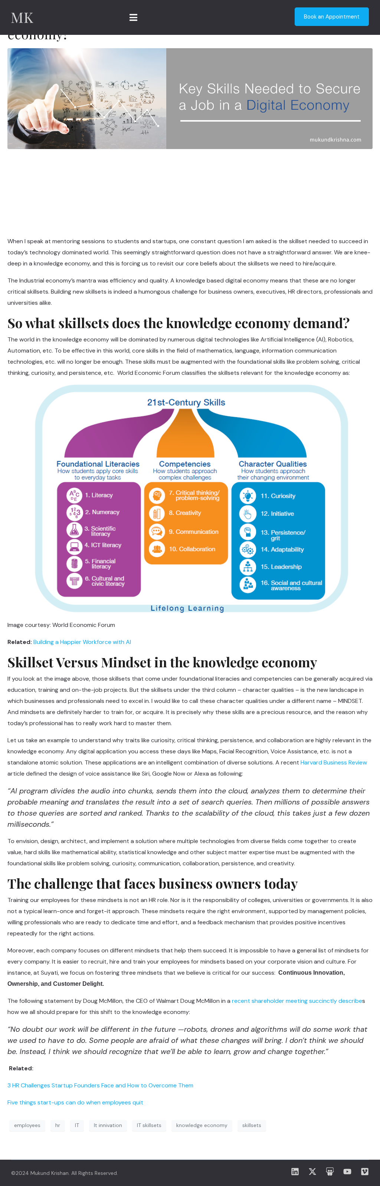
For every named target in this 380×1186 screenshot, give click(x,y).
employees (27, 1125)
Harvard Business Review (334, 762)
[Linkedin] (295, 1171)
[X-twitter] (312, 1171)
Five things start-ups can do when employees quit (75, 1102)
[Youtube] (347, 1171)
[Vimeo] (365, 1171)
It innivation (108, 1125)
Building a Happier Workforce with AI (82, 642)
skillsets (251, 1125)
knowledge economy (201, 1125)
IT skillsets (149, 1125)
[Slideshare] (330, 1171)
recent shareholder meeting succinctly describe (297, 1001)
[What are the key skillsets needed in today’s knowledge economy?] (190, 98)
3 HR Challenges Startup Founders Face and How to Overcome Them (100, 1085)
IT (77, 1125)
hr (57, 1125)
